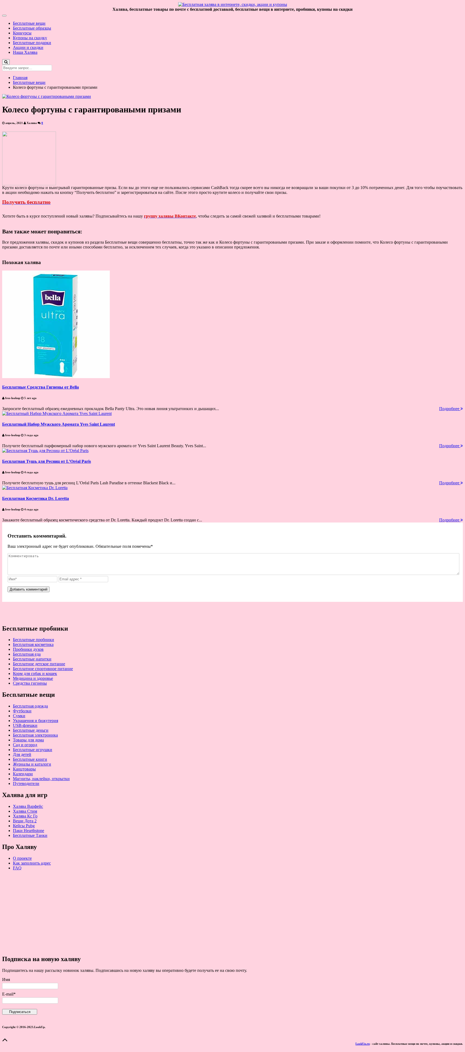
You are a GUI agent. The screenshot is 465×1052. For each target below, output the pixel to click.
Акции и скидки (28, 47)
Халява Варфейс (28, 806)
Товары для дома (28, 740)
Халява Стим (25, 811)
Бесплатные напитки (32, 659)
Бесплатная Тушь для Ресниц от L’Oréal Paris (46, 461)
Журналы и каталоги (32, 764)
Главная (20, 77)
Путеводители (26, 783)
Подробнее (449, 408)
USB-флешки (25, 725)
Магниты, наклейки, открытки (41, 778)
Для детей (22, 754)
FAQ (17, 868)
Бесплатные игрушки (32, 749)
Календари (23, 774)
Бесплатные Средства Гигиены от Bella (40, 387)
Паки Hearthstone (28, 830)
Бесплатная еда (27, 654)
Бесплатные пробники (33, 639)
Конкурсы (22, 33)
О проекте (22, 858)
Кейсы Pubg (24, 825)
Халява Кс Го (25, 816)
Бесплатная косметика (33, 644)
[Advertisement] (163, 912)
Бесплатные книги (30, 759)
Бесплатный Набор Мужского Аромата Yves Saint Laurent (58, 424)
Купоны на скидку (30, 37)
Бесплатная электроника (35, 735)
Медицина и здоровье (33, 678)
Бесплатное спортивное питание (43, 668)
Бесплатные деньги (30, 730)
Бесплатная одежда (30, 706)
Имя (6, 979)
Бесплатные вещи (29, 23)
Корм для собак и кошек (35, 673)
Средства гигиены (30, 683)
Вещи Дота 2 (25, 821)
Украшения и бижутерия (35, 720)
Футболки (22, 711)
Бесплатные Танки (30, 835)
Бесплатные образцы (32, 28)
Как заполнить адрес (32, 863)
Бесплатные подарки (32, 42)
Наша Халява (25, 52)
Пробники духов (28, 649)
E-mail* (9, 994)
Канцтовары (24, 769)
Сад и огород (25, 744)
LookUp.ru (362, 1043)
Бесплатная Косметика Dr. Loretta (35, 498)
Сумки (19, 715)
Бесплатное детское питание (39, 664)
